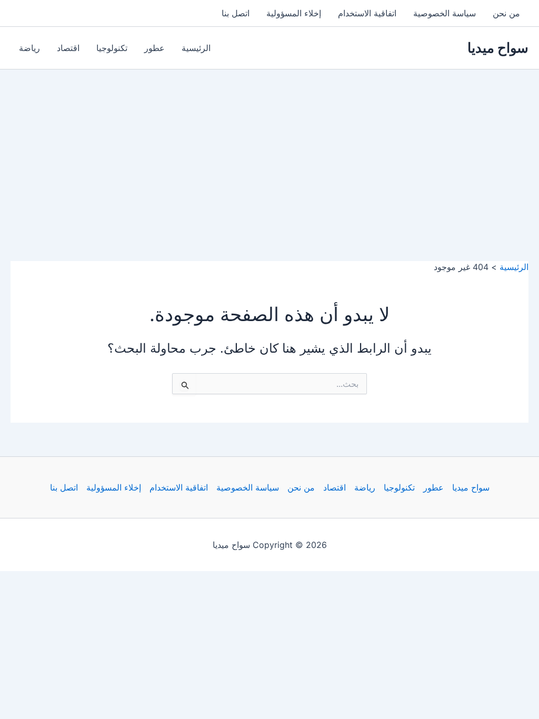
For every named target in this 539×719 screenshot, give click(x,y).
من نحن (506, 13)
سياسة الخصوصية (444, 13)
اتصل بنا (235, 13)
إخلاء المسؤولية (293, 13)
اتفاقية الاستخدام (367, 13)
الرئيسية (196, 48)
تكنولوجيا (111, 48)
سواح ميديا (497, 47)
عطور (154, 48)
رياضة (29, 48)
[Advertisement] (269, 148)
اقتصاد (68, 48)
